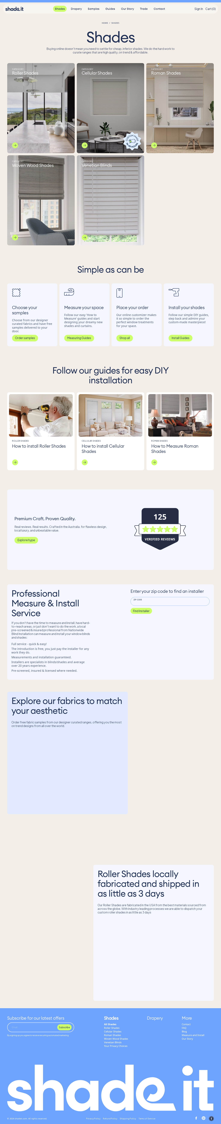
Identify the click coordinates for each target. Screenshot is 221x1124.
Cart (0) (210, 9)
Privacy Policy (93, 1118)
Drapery (76, 9)
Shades (60, 9)
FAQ (184, 1028)
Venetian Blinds (113, 1042)
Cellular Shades (112, 1031)
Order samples (25, 338)
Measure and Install (193, 1035)
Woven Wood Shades (116, 1038)
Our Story (127, 9)
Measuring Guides (79, 338)
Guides (110, 9)
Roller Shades (112, 1028)
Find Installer (141, 611)
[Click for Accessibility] (211, 1118)
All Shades (110, 1024)
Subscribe (64, 1027)
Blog (184, 1031)
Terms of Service (147, 1118)
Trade (144, 9)
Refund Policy (110, 1118)
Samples (93, 9)
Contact (159, 9)
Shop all (124, 338)
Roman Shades (112, 1035)
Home (105, 23)
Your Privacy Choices (115, 1046)
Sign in (198, 9)
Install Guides (180, 338)
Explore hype (26, 540)
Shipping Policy (128, 1118)
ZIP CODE (138, 599)
